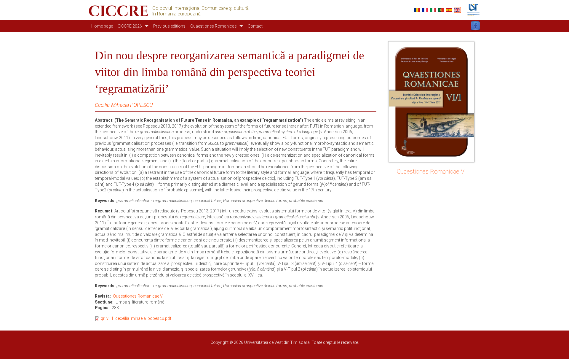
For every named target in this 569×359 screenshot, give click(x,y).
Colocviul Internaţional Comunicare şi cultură (200, 8)
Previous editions (169, 26)
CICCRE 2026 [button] (130, 26)
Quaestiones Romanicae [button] (213, 26)
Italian (433, 10)
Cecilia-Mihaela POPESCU (124, 105)
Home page (102, 26)
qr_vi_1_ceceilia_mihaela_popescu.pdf (136, 318)
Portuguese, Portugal (441, 10)
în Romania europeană (176, 14)
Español (449, 10)
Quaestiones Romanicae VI (138, 296)
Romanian (417, 10)
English (457, 10)
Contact (255, 26)
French (425, 10)
